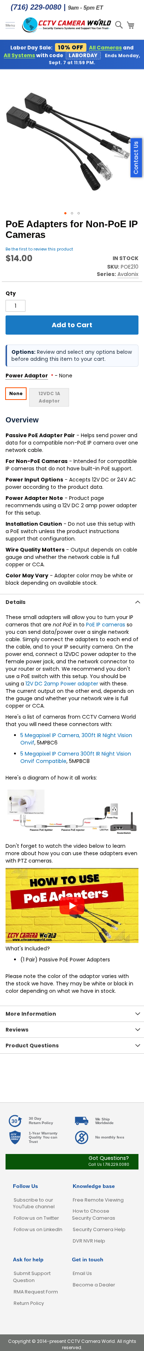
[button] (65, 213)
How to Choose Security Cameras (93, 1214)
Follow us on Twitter (36, 1218)
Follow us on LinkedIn (38, 1229)
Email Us (82, 1273)
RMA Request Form (36, 1292)
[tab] (72, 602)
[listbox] (72, 397)
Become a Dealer (94, 1285)
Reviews (17, 1029)
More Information (31, 1013)
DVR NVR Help (89, 1241)
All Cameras (105, 47)
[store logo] (67, 25)
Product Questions (32, 1045)
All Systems (19, 55)
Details (15, 602)
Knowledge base (94, 1186)
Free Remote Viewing (98, 1200)
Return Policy (29, 1303)
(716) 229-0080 (36, 7)
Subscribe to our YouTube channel (34, 1203)
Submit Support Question (32, 1276)
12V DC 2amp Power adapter (61, 683)
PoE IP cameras (105, 624)
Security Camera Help (99, 1229)
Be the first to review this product (39, 249)
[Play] (72, 906)
